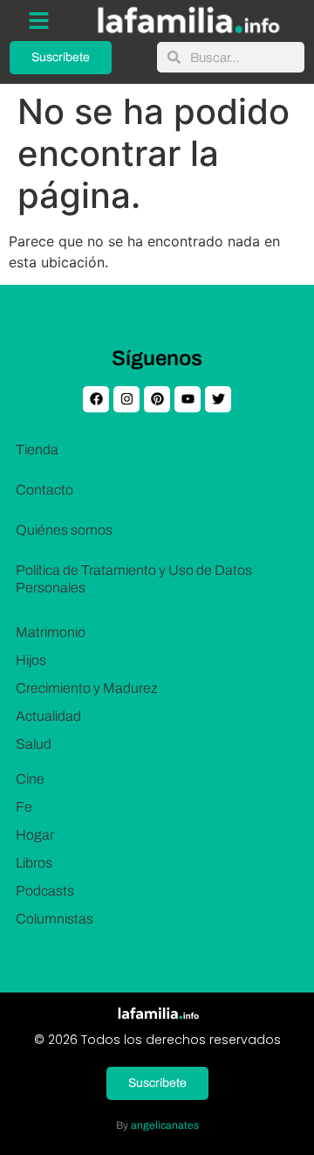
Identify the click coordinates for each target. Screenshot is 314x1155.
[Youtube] (187, 399)
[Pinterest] (157, 399)
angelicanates (165, 1125)
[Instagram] (126, 399)
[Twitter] (218, 399)
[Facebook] (96, 399)
